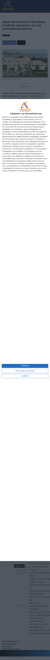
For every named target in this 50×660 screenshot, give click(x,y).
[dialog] (25, 330)
